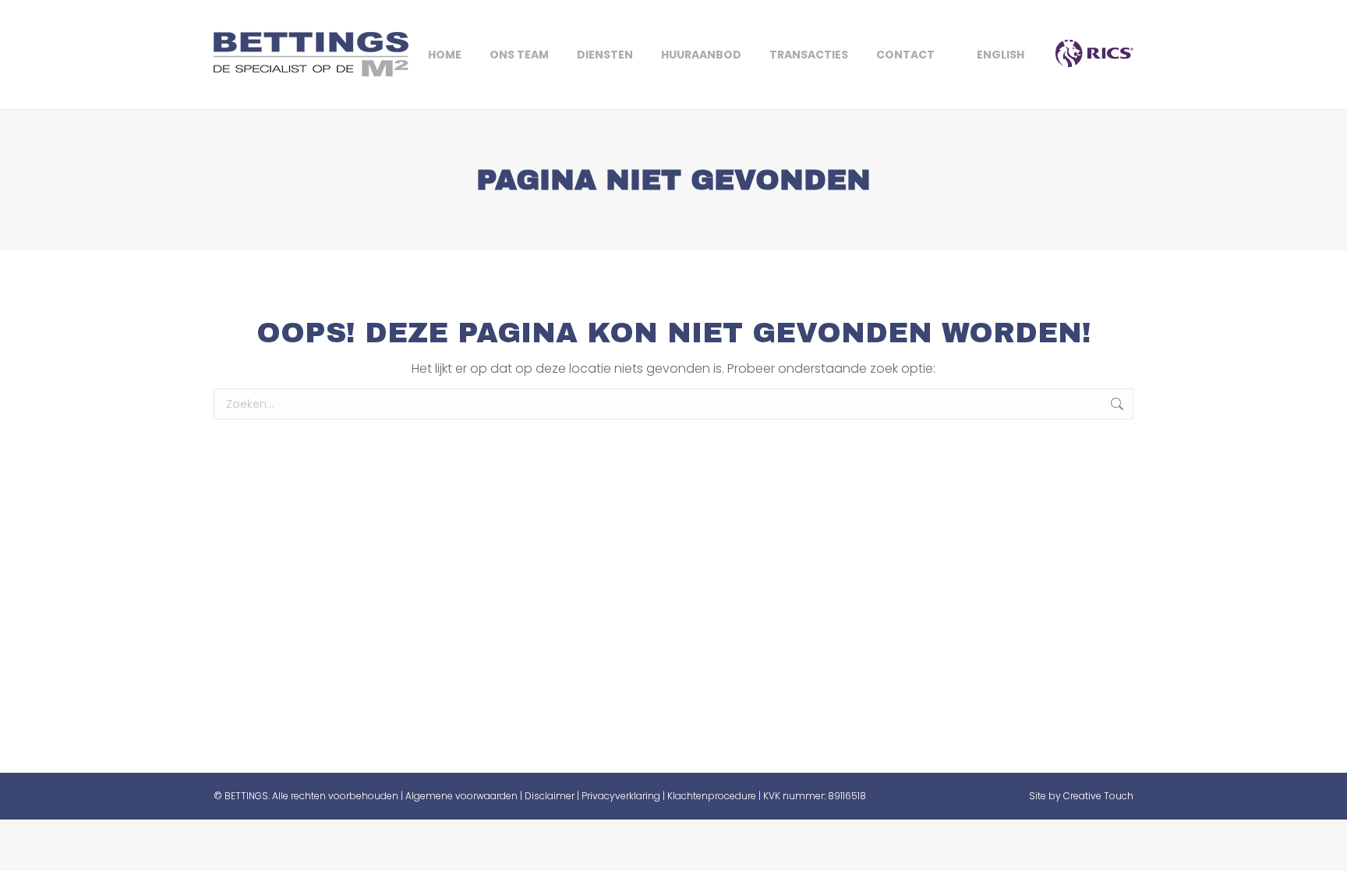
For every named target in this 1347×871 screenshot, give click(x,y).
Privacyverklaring (621, 795)
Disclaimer (550, 795)
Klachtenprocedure (711, 795)
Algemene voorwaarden (461, 795)
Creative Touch (1098, 795)
